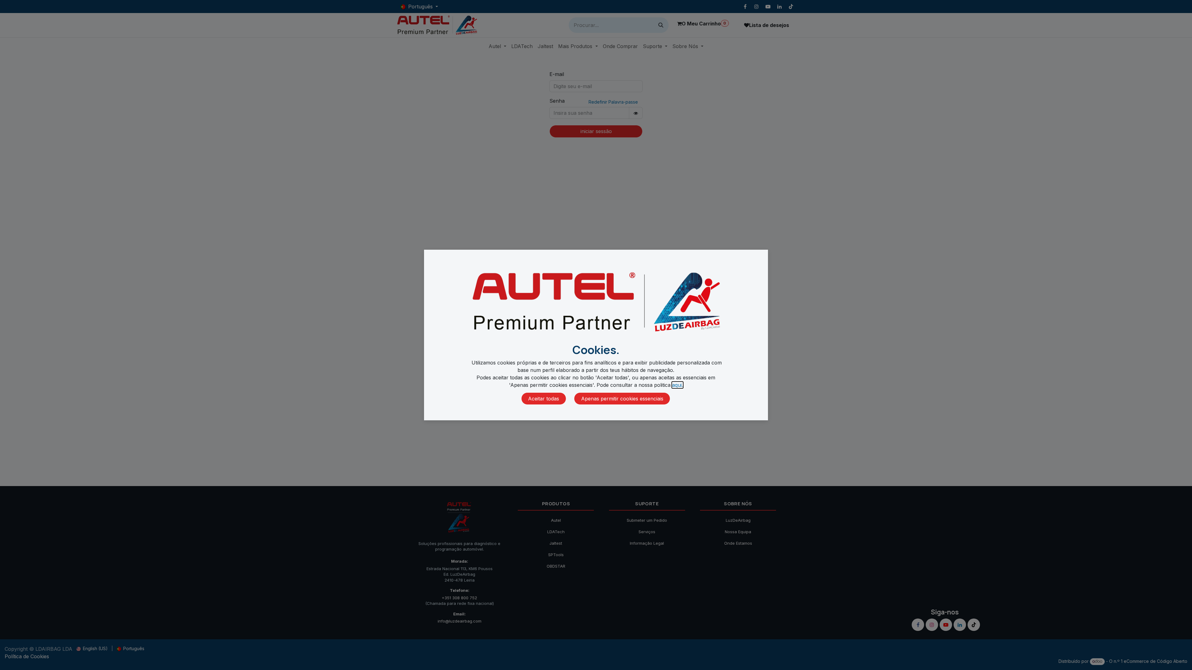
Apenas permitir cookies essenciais (622, 398)
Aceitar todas (543, 398)
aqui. (677, 385)
